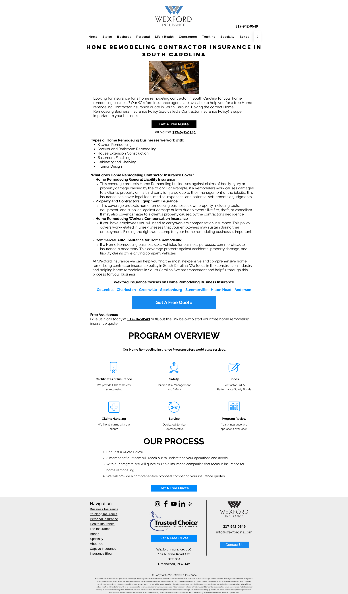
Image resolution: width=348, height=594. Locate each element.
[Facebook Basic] (165, 503)
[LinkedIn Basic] (182, 503)
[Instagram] (157, 503)
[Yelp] (190, 503)
